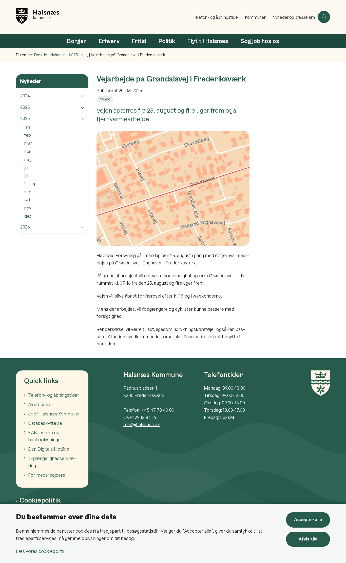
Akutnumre (39, 404)
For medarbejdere (46, 475)
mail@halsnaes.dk (141, 424)
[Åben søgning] (324, 17)
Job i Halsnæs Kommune (53, 413)
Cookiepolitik (40, 500)
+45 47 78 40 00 (157, 410)
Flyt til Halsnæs (207, 41)
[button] (81, 96)
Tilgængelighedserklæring (52, 461)
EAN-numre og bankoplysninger (45, 436)
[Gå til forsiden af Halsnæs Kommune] (103, 17)
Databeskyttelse (45, 423)
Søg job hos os (259, 41)
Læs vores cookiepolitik (41, 551)
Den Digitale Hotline (48, 449)
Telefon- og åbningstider (53, 395)
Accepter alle (308, 519)
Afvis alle (308, 539)
